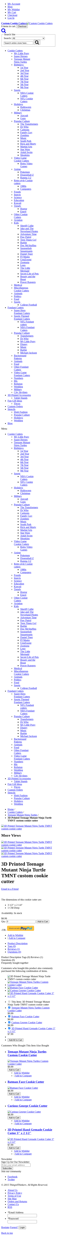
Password (13, 1218)
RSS (10, 1207)
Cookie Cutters (15, 812)
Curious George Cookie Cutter (26, 1022)
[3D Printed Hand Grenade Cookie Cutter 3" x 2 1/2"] (32, 996)
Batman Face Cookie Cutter (25, 1016)
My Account (14, 4)
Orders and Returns (17, 1201)
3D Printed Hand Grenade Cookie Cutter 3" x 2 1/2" (30, 1131)
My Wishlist (14, 9)
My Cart (12, 12)
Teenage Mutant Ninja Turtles (22, 815)
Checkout (12, 15)
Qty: (3, 921)
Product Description (18, 943)
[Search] (3, 31)
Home (11, 809)
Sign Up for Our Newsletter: (15, 1162)
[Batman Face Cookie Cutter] (23, 987)
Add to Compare (17, 938)
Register (5, 1227)
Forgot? (14, 1227)
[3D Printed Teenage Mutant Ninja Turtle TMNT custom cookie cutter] (28, 828)
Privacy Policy (15, 1193)
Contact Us (13, 1204)
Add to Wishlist (15, 935)
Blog (10, 6)
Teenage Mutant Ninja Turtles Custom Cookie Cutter (27, 1053)
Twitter (11, 1179)
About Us (12, 1190)
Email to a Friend (10, 889)
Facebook (12, 1176)
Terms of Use (14, 1195)
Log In (11, 18)
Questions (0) (14, 952)
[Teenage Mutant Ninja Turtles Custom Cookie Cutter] (32, 984)
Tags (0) (12, 946)
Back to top (7, 1233)
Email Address (15, 1212)
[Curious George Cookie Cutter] (24, 990)
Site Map (12, 1198)
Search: (7, 38)
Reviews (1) (14, 949)
